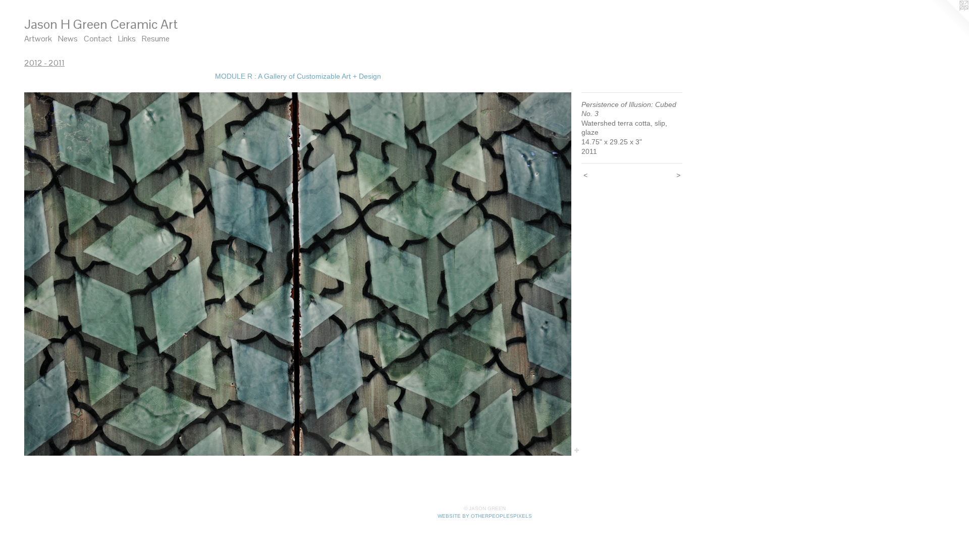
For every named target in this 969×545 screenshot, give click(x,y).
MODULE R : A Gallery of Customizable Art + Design (298, 76)
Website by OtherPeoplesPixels (485, 516)
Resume (156, 38)
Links (127, 38)
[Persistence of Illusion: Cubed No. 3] (297, 274)
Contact (98, 38)
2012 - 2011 (44, 63)
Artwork (38, 38)
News (68, 38)
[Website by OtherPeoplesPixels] (949, 20)
